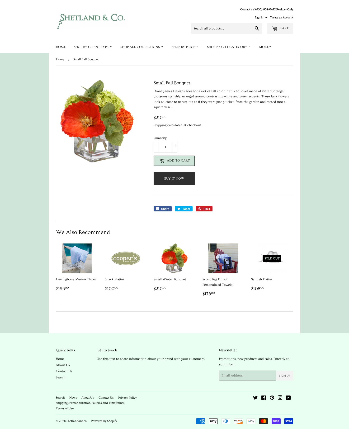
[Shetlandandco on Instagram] (280, 398)
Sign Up (284, 375)
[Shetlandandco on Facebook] (263, 398)
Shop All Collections (140, 47)
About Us (63, 365)
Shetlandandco (76, 421)
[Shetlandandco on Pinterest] (271, 398)
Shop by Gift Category (227, 47)
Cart (283, 28)
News (73, 397)
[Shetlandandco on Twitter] (255, 398)
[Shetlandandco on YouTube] (288, 398)
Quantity (160, 138)
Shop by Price (184, 47)
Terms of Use (65, 408)
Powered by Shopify (104, 421)
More (264, 47)
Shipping (160, 125)
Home (61, 47)
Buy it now (174, 179)
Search (61, 377)
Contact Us (64, 371)
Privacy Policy (127, 397)
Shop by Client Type (91, 47)
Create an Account (281, 17)
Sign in (259, 17)
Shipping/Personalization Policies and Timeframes (90, 403)
